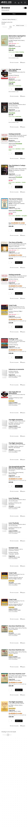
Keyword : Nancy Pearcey (8, 19)
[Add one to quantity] (14, 55)
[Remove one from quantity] (10, 55)
